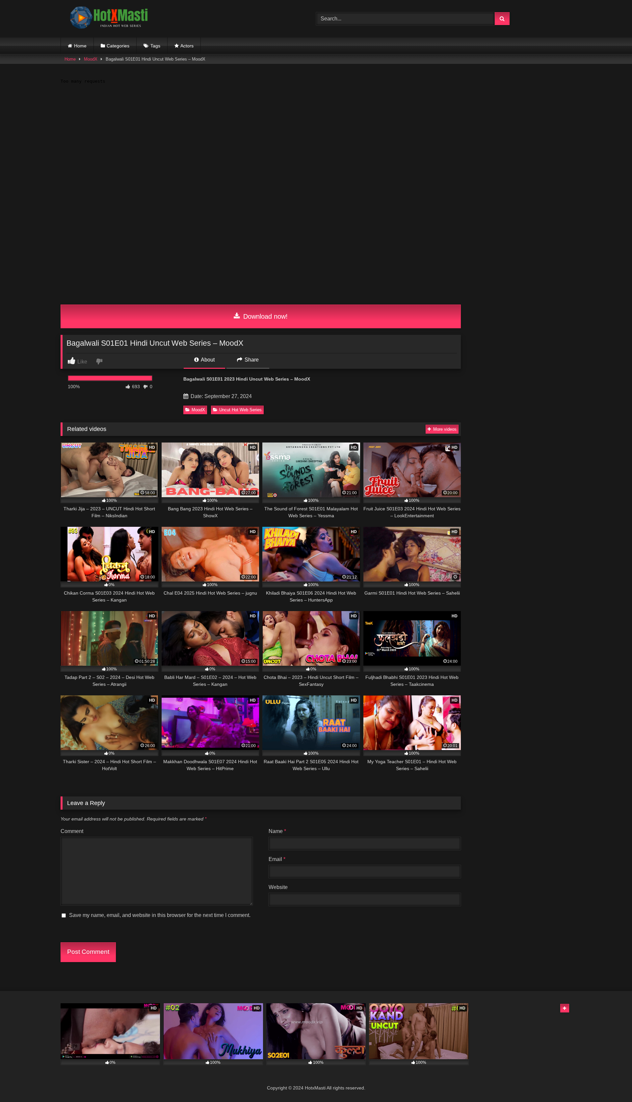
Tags (155, 45)
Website (278, 887)
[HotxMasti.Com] (110, 18)
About (207, 360)
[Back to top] (611, 1082)
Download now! (264, 316)
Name (277, 831)
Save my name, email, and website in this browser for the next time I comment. (159, 915)
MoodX (90, 59)
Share (251, 360)
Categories (118, 45)
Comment (72, 831)
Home (80, 45)
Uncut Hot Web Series (240, 409)
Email (277, 859)
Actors (187, 45)
